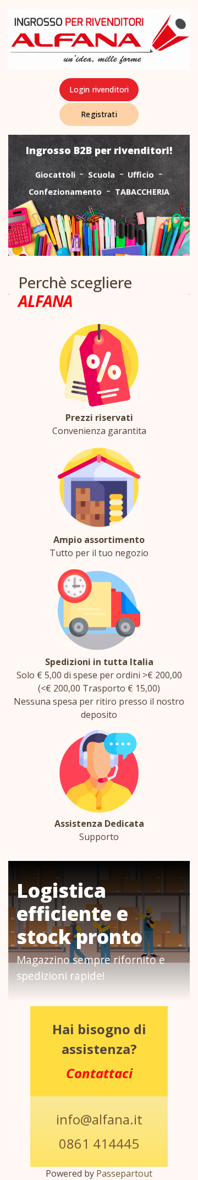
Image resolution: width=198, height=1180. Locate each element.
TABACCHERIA (142, 191)
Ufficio (141, 174)
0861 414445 (99, 1143)
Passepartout (124, 1173)
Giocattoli (55, 174)
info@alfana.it (99, 1119)
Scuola (101, 174)
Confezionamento (65, 191)
